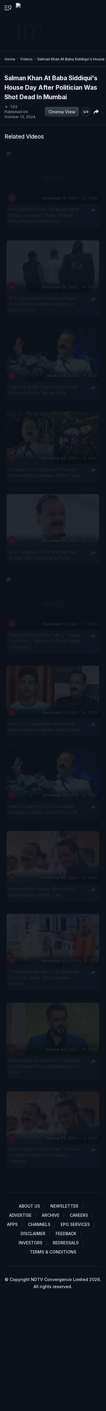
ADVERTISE (20, 1215)
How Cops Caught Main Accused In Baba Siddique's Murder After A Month (45, 726)
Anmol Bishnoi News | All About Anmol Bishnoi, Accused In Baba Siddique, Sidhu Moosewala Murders (44, 215)
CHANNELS (39, 1224)
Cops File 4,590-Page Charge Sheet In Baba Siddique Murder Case (43, 390)
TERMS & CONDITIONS (53, 1251)
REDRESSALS (66, 1242)
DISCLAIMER (33, 1233)
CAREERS (79, 1215)
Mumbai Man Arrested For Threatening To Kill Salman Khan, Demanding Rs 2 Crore (45, 1066)
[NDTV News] (29, 25)
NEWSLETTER (64, 1205)
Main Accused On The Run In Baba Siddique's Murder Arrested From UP (43, 809)
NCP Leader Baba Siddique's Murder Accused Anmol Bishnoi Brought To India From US (43, 304)
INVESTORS (30, 1242)
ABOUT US (29, 1205)
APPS (12, 1224)
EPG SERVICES (75, 1224)
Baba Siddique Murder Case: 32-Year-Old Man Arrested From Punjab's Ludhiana (44, 1155)
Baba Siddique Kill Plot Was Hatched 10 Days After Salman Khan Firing (43, 555)
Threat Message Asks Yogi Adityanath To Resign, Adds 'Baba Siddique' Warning (44, 977)
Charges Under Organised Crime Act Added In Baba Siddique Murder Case (44, 472)
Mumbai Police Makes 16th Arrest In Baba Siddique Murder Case (41, 891)
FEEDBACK (66, 1233)
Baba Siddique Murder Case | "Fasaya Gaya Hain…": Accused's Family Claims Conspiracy (45, 640)
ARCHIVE (50, 1215)
